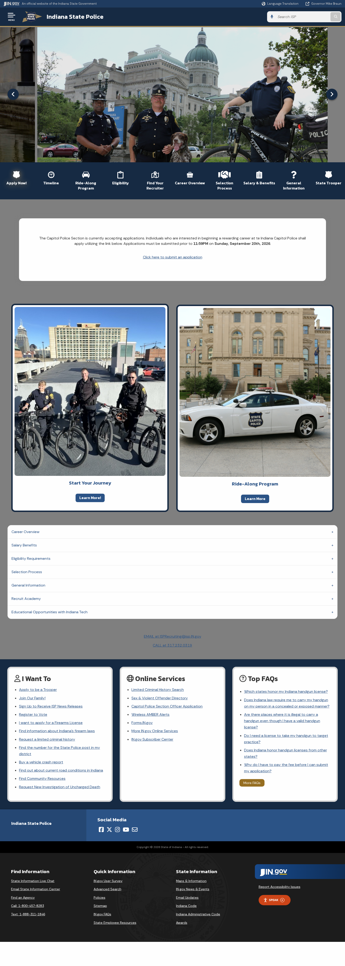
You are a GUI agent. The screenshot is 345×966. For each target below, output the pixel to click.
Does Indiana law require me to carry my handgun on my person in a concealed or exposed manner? (287, 703)
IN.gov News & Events (192, 889)
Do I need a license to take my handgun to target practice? (286, 738)
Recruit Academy (26, 598)
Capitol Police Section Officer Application (167, 706)
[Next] (331, 94)
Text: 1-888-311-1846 (28, 914)
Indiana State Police (75, 16)
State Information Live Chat (32, 881)
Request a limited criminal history (47, 739)
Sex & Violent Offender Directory (159, 698)
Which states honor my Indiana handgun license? (286, 691)
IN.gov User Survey (108, 881)
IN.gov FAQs (102, 914)
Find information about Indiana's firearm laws (57, 730)
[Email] (135, 829)
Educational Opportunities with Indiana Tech (50, 612)
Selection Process (27, 571)
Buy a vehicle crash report (41, 762)
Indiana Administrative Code (198, 914)
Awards (181, 923)
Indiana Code (186, 906)
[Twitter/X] (109, 829)
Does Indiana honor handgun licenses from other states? (285, 753)
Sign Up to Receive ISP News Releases (51, 706)
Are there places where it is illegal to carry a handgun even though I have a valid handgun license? (282, 721)
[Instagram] (117, 829)
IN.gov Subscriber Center (152, 739)
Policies (99, 897)
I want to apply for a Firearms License (51, 722)
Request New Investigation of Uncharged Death (59, 786)
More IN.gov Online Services (154, 730)
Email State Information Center (35, 889)
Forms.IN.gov (142, 722)
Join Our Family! (32, 698)
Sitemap (100, 906)
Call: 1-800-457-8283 (27, 906)
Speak (273, 900)
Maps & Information (191, 881)
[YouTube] (126, 829)
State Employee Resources (115, 923)
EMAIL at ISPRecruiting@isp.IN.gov (172, 636)
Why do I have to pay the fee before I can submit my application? (286, 767)
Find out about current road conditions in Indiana (61, 770)
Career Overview (25, 531)
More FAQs (252, 783)
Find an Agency (23, 897)
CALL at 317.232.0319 (172, 645)
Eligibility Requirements (31, 558)
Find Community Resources (42, 778)
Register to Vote (33, 714)
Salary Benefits (24, 545)
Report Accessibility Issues (279, 887)
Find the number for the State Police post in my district (59, 750)
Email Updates (187, 897)
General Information (28, 585)
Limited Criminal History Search (157, 689)
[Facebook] (101, 829)
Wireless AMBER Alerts (150, 714)
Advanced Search (107, 889)
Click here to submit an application (172, 257)
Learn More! (90, 497)
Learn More (255, 498)
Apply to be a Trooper (38, 689)
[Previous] (13, 94)
